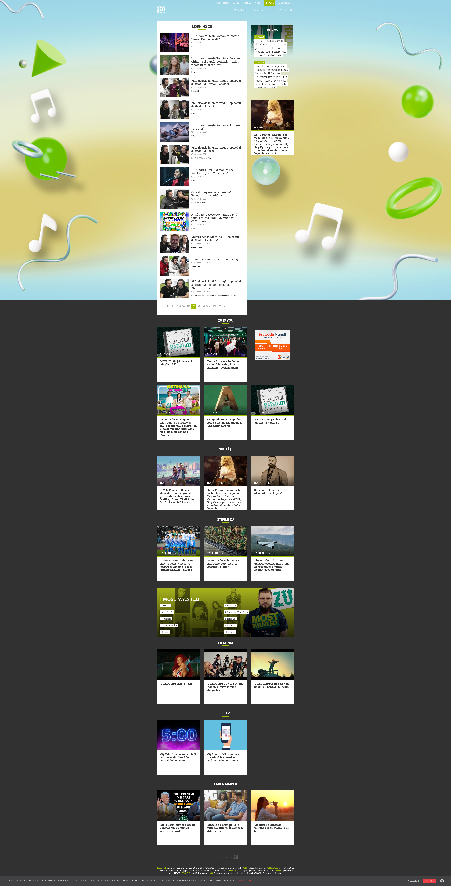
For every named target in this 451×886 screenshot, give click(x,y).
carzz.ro (270, 871)
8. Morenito (230, 625)
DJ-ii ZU (236, 3)
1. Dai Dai (165, 605)
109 (208, 306)
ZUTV (202, 868)
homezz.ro (262, 871)
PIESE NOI (225, 643)
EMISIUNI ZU (257, 9)
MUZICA (281, 9)
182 (214, 306)
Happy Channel (181, 868)
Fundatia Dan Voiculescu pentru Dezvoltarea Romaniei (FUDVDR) (238, 873)
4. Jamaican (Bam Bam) (236, 612)
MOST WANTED (181, 599)
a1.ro (281, 868)
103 (179, 306)
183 (219, 306)
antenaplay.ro (242, 871)
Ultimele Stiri (288, 868)
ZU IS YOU (272, 29)
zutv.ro (191, 871)
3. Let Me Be (167, 612)
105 (188, 306)
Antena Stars (193, 868)
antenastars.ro (173, 871)
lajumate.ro (252, 871)
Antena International (233, 868)
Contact (257, 3)
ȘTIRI (270, 9)
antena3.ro (214, 871)
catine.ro (204, 871)
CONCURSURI (240, 9)
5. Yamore (166, 618)
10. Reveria (230, 632)
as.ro (197, 871)
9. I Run (165, 632)
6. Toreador (230, 618)
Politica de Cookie (413, 881)
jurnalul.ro (223, 871)
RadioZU (251, 868)
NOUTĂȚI (225, 449)
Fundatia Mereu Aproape (272, 873)
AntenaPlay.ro (210, 868)
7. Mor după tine (169, 625)
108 (203, 306)
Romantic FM (260, 868)
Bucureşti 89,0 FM (287, 3)
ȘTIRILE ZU (225, 519)
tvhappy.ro (184, 871)
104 (184, 306)
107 (198, 306)
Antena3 (221, 868)
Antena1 (171, 868)
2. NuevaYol (230, 605)
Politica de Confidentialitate (245, 880)
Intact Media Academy (199, 873)
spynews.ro (162, 871)
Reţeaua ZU (247, 3)
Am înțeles (431, 881)
